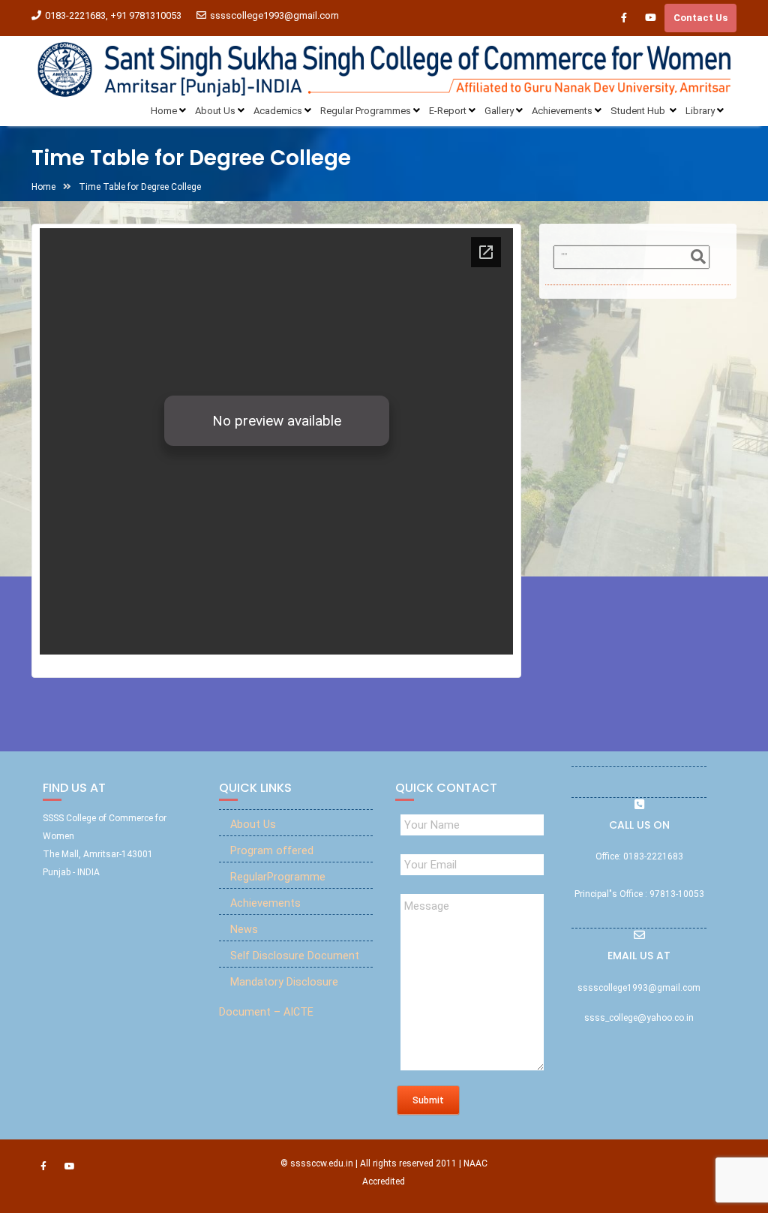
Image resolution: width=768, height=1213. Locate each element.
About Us (253, 824)
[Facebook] (624, 18)
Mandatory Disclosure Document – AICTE (278, 997)
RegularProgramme (278, 877)
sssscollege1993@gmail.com (274, 15)
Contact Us (701, 17)
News (244, 929)
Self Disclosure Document (294, 956)
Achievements (265, 903)
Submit (428, 1100)
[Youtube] (650, 18)
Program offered (272, 850)
